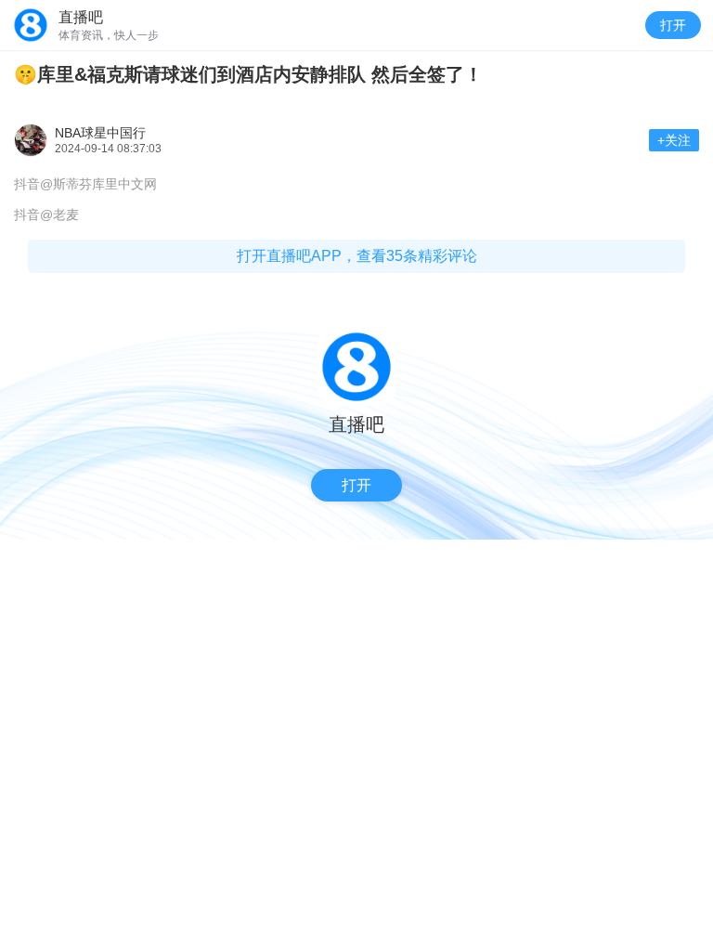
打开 (673, 25)
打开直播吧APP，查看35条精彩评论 (357, 256)
